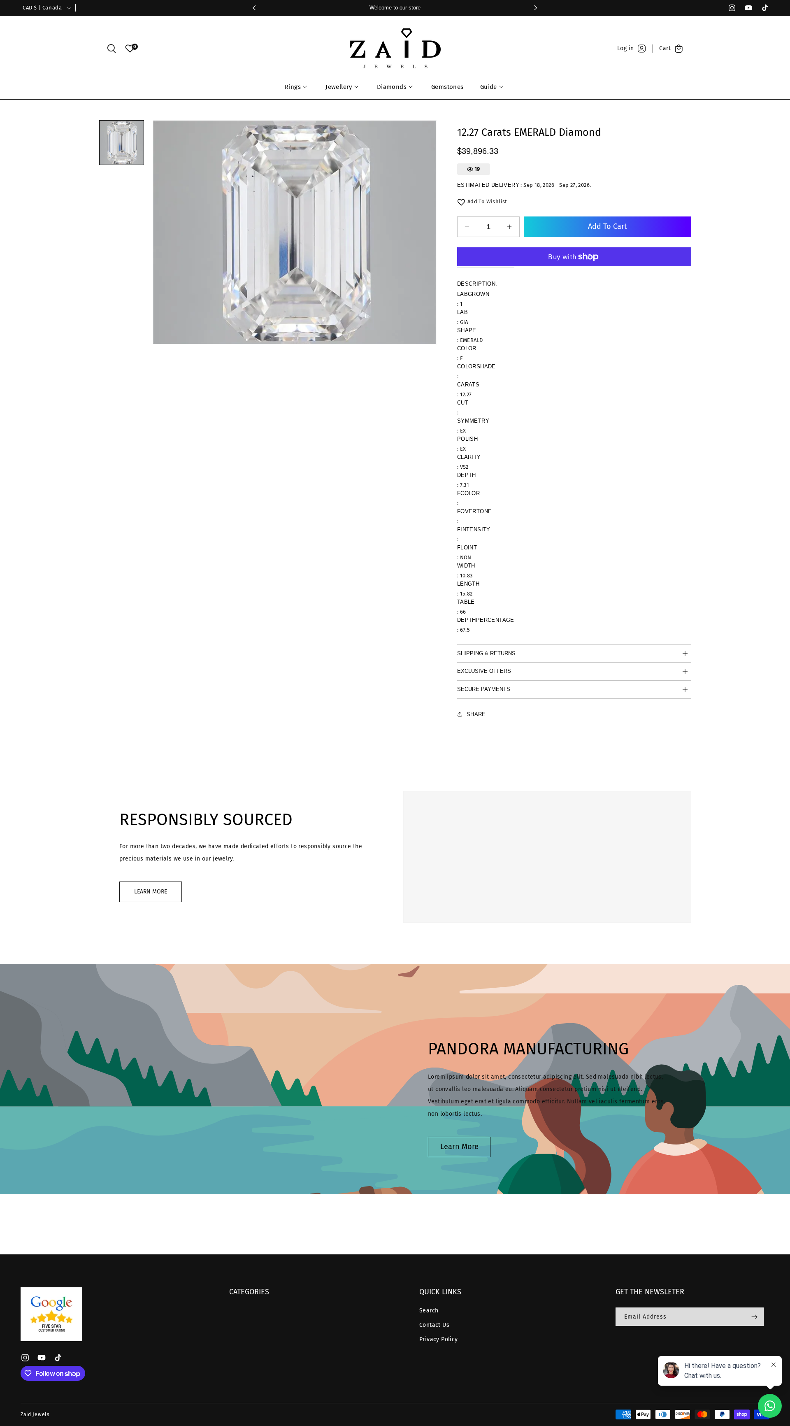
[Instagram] (728, 8)
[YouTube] (745, 8)
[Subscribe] (754, 1316)
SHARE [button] (476, 714)
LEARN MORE (150, 891)
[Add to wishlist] (461, 202)
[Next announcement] (536, 8)
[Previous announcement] (254, 8)
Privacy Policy (438, 1339)
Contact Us (434, 1324)
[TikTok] (761, 8)
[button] (111, 48)
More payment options (574, 251)
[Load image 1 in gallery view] (121, 142)
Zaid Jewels (35, 1414)
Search (428, 1310)
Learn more (459, 1146)
